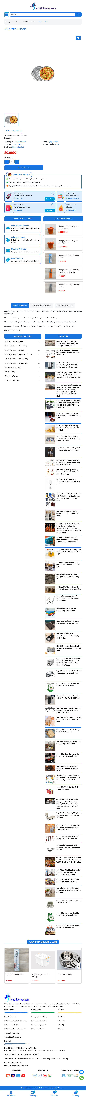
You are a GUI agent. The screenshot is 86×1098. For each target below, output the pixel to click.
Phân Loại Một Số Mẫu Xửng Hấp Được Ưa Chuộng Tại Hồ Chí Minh (67, 428)
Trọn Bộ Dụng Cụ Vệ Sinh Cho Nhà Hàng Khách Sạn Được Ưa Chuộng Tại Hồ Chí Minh (68, 777)
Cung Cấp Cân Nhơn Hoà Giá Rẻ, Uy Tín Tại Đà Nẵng (67, 684)
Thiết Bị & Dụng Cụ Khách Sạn (16, 363)
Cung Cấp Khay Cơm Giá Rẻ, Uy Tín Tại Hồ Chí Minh (68, 902)
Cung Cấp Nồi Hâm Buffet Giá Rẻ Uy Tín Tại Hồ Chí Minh (67, 880)
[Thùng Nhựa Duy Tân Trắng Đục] (43, 960)
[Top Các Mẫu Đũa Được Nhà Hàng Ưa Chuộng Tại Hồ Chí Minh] (50, 768)
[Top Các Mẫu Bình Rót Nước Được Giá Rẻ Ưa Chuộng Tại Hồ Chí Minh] (50, 892)
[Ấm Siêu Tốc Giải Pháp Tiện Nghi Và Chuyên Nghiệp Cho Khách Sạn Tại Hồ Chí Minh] (50, 365)
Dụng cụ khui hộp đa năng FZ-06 (68, 256)
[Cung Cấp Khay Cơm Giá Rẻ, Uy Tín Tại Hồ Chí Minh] (50, 904)
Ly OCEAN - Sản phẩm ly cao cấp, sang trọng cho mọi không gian (68, 415)
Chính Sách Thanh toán (12, 1037)
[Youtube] (45, 1075)
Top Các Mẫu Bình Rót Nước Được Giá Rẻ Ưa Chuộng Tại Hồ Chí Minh (68, 890)
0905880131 (17, 1063)
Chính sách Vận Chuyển (13, 1025)
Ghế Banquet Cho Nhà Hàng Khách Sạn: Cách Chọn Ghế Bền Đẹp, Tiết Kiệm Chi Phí (67, 343)
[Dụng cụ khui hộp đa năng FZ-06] (50, 258)
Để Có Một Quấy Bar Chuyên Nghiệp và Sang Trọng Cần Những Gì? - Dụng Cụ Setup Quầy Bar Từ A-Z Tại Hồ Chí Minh (67, 804)
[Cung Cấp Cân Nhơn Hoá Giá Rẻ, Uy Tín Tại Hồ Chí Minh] (50, 917)
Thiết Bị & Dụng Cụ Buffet (14, 350)
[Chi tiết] (52, 193)
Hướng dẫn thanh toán (39, 1021)
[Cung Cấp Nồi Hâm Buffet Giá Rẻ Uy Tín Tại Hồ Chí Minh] (50, 881)
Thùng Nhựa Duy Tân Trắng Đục (40, 975)
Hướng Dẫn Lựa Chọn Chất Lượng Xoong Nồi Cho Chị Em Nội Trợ (68, 847)
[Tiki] (18, 1075)
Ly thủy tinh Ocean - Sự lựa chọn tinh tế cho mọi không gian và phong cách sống (67, 539)
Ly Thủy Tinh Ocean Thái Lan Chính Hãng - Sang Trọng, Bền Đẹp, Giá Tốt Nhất (68, 462)
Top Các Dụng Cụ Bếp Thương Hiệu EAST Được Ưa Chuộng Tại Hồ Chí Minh (68, 710)
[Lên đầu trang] (81, 1084)
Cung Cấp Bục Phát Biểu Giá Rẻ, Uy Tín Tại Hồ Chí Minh (67, 838)
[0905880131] (81, 1078)
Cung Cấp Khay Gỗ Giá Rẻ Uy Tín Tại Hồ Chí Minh (67, 731)
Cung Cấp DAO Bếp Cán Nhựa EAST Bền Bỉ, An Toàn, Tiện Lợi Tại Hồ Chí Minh (68, 438)
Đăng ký (61, 1025)
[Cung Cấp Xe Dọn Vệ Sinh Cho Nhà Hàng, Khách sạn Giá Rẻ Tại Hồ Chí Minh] (50, 828)
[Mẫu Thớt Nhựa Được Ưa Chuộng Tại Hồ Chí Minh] (50, 612)
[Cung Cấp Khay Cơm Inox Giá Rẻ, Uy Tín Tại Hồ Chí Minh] (50, 758)
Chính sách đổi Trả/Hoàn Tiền (15, 1029)
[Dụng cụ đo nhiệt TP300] (17, 960)
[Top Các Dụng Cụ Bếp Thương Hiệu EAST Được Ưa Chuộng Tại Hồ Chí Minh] (50, 709)
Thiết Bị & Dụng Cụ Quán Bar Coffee (18, 354)
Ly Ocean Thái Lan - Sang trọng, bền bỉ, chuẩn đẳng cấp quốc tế (68, 481)
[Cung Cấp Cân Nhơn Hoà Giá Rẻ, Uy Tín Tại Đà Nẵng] (50, 687)
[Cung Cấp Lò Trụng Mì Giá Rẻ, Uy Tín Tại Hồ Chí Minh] (50, 929)
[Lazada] (13, 1075)
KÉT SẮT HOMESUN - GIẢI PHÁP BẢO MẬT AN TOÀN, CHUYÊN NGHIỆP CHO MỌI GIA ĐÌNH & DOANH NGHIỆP (68, 404)
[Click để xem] (43, 73)
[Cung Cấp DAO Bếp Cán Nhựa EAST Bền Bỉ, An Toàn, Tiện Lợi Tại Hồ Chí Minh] (50, 440)
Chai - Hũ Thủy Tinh (12, 380)
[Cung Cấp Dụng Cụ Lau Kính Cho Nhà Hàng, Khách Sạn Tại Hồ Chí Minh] (50, 600)
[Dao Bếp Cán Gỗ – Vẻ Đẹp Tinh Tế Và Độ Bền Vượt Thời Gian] (50, 452)
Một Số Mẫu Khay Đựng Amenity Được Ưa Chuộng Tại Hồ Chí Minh (68, 636)
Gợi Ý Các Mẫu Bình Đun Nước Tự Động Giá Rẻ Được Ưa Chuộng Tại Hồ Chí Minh (68, 872)
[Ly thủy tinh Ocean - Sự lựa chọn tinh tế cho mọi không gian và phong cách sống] (50, 541)
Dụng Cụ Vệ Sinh (11, 376)
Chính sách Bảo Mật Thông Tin (15, 1021)
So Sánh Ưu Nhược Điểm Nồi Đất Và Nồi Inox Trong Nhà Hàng (68, 588)
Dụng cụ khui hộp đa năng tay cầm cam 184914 (68, 271)
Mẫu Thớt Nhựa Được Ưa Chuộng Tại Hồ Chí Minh (66, 610)
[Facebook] (40, 1075)
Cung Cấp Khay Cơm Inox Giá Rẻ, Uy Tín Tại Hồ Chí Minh (67, 755)
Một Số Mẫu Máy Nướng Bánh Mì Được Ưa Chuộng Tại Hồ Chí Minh (68, 648)
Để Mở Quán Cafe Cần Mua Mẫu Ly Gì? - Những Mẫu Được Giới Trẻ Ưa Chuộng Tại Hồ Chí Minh (68, 860)
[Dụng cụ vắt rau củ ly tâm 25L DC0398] (50, 229)
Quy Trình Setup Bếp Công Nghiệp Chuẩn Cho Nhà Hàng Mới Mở (67, 577)
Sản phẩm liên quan (43, 941)
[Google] (50, 1075)
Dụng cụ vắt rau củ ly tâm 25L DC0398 (68, 227)
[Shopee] (8, 1075)
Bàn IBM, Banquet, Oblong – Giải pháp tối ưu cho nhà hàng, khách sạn (68, 352)
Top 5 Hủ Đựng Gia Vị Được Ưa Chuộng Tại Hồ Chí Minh (68, 743)
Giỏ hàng (61, 1029)
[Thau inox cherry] (69, 960)
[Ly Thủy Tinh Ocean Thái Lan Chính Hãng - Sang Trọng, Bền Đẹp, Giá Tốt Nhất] (50, 463)
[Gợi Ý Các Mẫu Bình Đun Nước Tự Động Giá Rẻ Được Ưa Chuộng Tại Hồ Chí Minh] (50, 872)
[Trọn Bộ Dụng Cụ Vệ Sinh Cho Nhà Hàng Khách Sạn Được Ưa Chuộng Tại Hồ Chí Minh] (50, 779)
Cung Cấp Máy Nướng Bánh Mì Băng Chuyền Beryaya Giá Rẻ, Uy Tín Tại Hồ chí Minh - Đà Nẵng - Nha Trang (68, 662)
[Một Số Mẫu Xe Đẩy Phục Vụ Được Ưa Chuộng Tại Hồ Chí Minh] (50, 515)
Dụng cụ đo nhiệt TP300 (15, 974)
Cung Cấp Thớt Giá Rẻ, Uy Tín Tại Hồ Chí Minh (68, 788)
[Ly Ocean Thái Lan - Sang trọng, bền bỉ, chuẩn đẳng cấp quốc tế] (50, 484)
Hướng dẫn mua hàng (39, 1017)
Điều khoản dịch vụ (38, 1029)
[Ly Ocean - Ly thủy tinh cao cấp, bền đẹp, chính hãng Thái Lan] (50, 566)
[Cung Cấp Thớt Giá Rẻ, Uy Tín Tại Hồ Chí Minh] (50, 791)
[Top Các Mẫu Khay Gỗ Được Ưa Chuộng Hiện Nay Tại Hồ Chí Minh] (50, 721)
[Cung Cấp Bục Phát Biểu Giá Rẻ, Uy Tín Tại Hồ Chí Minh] (50, 838)
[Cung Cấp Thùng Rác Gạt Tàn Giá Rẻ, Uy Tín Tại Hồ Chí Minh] (50, 700)
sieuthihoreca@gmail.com (19, 1066)
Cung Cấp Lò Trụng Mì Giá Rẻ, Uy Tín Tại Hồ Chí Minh (68, 927)
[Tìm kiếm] (78, 15)
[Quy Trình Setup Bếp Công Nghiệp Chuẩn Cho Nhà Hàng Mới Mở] (50, 578)
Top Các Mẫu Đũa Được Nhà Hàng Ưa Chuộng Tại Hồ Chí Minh (67, 769)
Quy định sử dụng (10, 1017)
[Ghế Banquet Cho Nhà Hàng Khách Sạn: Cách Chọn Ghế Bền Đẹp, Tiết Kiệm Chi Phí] (50, 343)
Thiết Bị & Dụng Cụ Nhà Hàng (16, 346)
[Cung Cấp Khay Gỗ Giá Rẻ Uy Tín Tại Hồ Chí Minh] (50, 733)
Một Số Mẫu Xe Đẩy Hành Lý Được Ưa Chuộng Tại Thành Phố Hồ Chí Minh (67, 472)
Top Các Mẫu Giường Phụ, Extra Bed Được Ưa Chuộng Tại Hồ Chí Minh (68, 815)
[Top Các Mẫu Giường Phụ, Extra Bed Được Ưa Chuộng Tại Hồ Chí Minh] (50, 817)
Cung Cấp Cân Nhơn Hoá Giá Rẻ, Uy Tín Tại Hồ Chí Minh (67, 914)
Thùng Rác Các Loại (12, 367)
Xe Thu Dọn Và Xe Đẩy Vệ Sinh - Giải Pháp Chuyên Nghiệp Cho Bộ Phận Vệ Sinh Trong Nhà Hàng (68, 497)
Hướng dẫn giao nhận (39, 1025)
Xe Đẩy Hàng (10, 372)
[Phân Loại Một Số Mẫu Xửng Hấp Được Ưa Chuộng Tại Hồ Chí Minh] (50, 428)
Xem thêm (8, 138)
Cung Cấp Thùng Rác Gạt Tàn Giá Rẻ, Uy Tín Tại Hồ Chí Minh (68, 697)
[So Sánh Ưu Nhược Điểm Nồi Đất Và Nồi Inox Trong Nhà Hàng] (50, 589)
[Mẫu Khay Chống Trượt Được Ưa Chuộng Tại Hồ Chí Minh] (50, 625)
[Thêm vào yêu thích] (78, 38)
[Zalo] (35, 1075)
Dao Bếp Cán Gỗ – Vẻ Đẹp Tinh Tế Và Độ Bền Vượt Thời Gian (68, 449)
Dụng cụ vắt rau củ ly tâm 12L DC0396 (68, 242)
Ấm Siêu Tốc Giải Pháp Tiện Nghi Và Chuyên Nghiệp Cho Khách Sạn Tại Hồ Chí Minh (67, 365)
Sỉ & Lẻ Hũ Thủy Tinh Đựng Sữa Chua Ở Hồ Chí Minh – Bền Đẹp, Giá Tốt (68, 552)
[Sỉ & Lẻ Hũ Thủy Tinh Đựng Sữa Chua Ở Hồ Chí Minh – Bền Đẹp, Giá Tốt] (50, 553)
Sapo (63, 1088)
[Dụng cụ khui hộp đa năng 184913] (50, 287)
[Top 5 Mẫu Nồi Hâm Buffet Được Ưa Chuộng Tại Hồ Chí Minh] (50, 675)
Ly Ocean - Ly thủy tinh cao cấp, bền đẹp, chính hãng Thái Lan (68, 564)
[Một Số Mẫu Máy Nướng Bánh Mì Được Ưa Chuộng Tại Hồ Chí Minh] (50, 650)
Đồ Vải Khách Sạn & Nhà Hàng (16, 359)
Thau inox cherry (65, 974)
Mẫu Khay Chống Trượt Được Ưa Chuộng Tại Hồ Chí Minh (67, 622)
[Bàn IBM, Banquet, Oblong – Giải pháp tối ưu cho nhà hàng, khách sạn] (50, 354)
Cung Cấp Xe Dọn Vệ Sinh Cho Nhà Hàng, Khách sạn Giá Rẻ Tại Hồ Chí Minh (68, 827)
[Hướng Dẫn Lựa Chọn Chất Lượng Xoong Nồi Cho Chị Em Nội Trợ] (50, 849)
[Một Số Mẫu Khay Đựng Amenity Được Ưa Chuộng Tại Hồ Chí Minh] (50, 637)
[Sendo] (23, 1075)
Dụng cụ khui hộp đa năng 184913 (68, 285)
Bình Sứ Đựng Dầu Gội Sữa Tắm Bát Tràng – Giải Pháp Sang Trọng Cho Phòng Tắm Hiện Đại (68, 375)
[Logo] (43, 6)
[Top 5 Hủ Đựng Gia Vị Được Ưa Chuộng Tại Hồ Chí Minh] (50, 745)
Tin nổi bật (63, 336)
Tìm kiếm (61, 1017)
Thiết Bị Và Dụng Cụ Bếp (14, 341)
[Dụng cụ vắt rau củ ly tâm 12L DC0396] (50, 244)
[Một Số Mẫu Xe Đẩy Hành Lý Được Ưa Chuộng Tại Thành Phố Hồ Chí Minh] (50, 472)
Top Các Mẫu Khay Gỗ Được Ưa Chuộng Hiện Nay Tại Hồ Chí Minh (68, 719)
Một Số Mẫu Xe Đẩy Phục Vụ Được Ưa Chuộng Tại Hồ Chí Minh (67, 513)
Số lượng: (8, 157)
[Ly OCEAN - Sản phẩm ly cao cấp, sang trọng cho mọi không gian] (50, 417)
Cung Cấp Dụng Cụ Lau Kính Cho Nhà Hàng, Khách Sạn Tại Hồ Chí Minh (68, 598)
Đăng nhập (62, 1021)
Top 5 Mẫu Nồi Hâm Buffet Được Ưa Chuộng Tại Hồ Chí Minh (68, 672)
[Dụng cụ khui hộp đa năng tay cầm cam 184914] (50, 273)
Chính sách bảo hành (12, 1033)
